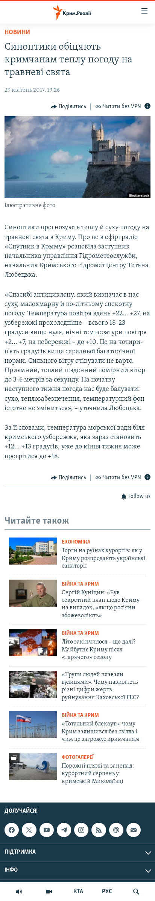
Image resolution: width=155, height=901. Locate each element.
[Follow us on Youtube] (47, 830)
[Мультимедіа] (49, 891)
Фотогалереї (78, 757)
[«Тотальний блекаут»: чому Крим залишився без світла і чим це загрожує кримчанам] (33, 724)
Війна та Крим (80, 584)
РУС (107, 892)
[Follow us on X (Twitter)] (29, 830)
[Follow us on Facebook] (12, 830)
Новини (17, 32)
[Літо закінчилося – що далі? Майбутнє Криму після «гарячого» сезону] (33, 642)
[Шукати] (136, 891)
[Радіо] (19, 891)
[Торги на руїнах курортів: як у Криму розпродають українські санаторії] (33, 551)
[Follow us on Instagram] (81, 830)
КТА (78, 892)
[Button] (68, 107)
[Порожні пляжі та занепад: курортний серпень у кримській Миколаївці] (33, 766)
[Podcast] (116, 830)
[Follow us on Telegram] (64, 830)
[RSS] (98, 830)
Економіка (76, 542)
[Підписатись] (133, 830)
